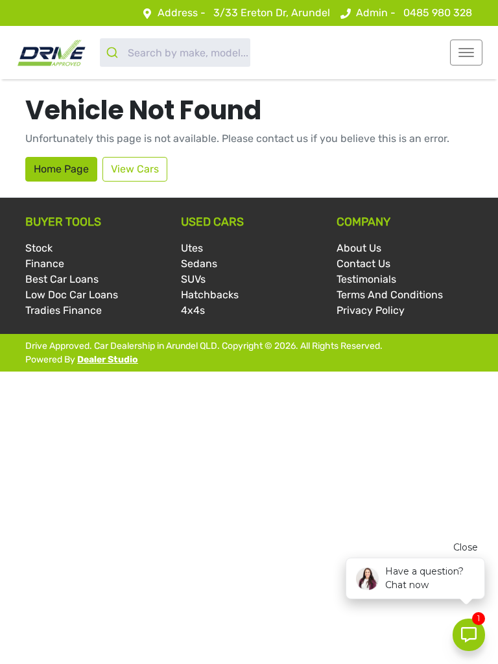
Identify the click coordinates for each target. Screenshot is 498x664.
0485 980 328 (437, 12)
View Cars (135, 169)
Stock (39, 248)
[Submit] (114, 52)
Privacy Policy (371, 310)
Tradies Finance (63, 310)
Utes (192, 248)
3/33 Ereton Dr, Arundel (271, 12)
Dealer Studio (107, 359)
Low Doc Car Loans (71, 295)
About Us (359, 248)
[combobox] (175, 52)
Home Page (61, 169)
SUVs (193, 279)
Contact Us (363, 263)
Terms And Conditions (390, 295)
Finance (44, 263)
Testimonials (366, 279)
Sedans (199, 263)
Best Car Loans (62, 279)
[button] (466, 52)
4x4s (193, 310)
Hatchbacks (210, 295)
